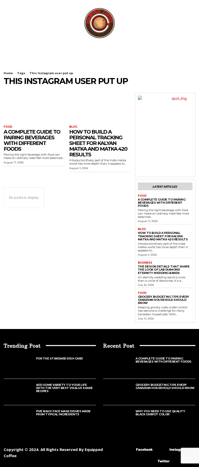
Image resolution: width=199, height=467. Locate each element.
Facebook (144, 449)
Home (8, 73)
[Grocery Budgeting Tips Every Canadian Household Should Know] (119, 392)
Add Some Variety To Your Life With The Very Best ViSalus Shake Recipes (64, 388)
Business (145, 262)
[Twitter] (149, 461)
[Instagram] (161, 449)
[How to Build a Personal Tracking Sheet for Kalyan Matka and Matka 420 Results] (99, 108)
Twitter (164, 461)
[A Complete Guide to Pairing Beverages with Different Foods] (34, 108)
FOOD (8, 126)
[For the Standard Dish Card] (20, 365)
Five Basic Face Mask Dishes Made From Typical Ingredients (63, 412)
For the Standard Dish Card (59, 358)
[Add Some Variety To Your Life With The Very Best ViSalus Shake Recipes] (20, 392)
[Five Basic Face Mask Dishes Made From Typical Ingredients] (20, 418)
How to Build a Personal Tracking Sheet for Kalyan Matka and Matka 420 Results (98, 143)
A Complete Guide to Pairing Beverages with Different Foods (32, 140)
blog (73, 126)
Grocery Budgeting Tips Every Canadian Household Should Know (163, 300)
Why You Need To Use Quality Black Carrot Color (160, 412)
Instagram (178, 449)
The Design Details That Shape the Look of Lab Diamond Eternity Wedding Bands (164, 269)
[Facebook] (128, 449)
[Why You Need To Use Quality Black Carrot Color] (119, 418)
